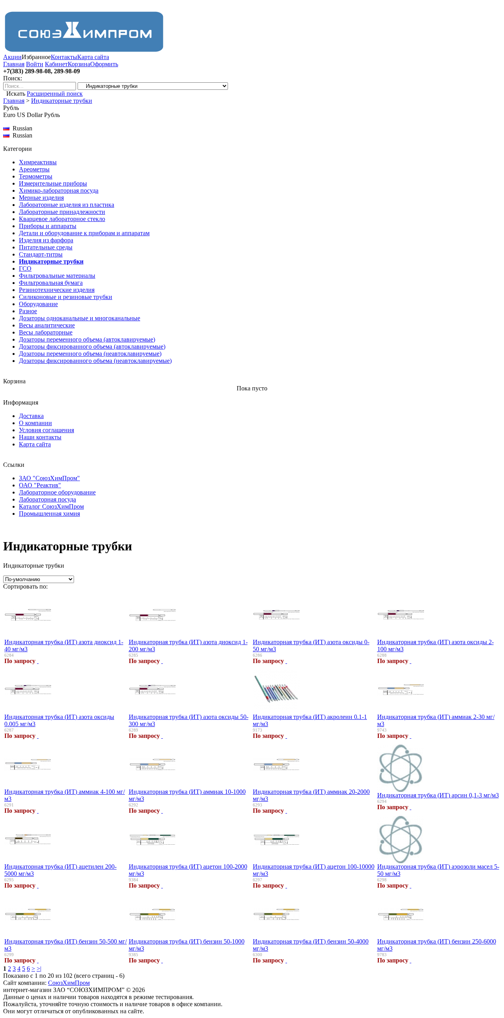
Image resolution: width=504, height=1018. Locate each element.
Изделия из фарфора (46, 240)
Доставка (31, 415)
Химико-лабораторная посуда (58, 190)
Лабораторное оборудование (57, 492)
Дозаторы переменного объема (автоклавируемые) (87, 339)
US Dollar (30, 114)
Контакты (64, 57)
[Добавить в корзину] (38, 661)
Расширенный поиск (55, 93)
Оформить (104, 64)
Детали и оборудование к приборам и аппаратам (84, 233)
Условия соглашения (46, 430)
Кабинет (56, 64)
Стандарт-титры (41, 254)
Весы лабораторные (45, 332)
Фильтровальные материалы (57, 275)
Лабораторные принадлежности (62, 211)
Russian (20, 135)
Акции (12, 57)
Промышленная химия (49, 513)
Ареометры (34, 169)
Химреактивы (38, 162)
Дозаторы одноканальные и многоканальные (79, 318)
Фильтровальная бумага (51, 282)
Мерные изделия (41, 197)
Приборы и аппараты (47, 226)
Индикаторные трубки (61, 100)
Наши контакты (40, 437)
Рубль (52, 114)
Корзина (79, 64)
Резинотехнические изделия (56, 289)
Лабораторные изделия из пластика (66, 204)
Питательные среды (45, 247)
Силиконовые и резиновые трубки (65, 297)
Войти (34, 64)
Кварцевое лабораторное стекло (62, 218)
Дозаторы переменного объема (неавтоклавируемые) (90, 353)
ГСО (25, 268)
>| (39, 968)
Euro (9, 114)
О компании (35, 423)
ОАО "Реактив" (40, 485)
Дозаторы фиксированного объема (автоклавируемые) (92, 346)
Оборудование (38, 304)
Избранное (36, 57)
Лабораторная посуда (47, 499)
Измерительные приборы (53, 183)
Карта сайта (93, 57)
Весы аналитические (47, 325)
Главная (13, 64)
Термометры (35, 176)
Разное (28, 311)
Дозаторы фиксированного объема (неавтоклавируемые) (95, 360)
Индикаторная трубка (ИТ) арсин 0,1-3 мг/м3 (438, 795)
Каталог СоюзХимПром (51, 506)
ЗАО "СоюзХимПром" (49, 478)
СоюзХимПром (69, 982)
